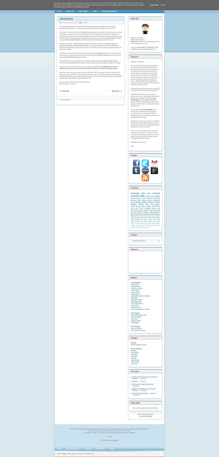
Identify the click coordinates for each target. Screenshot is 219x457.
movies (148, 206)
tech (144, 198)
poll (141, 219)
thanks (133, 214)
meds (133, 206)
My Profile (142, 47)
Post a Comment (65, 100)
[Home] (59, 11)
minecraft (157, 225)
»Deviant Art (134, 352)
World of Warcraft (109, 61)
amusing (135, 193)
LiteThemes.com (89, 453)
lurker (150, 217)
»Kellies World (135, 290)
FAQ (134, 49)
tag (138, 227)
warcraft (137, 214)
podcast (148, 223)
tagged (157, 196)
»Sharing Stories (136, 321)
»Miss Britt (134, 298)
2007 (155, 223)
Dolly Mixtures (76, 40)
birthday (144, 202)
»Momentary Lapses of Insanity (140, 296)
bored (132, 223)
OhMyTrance (108, 67)
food (141, 214)
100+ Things (145, 49)
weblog (98, 55)
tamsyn (138, 206)
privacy (149, 216)
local (134, 212)
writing (147, 227)
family (144, 200)
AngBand (101, 53)
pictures (150, 200)
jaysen (157, 204)
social (151, 210)
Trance (89, 67)
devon (136, 223)
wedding (146, 214)
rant (143, 193)
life (132, 212)
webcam (157, 216)
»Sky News (134, 356)
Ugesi (73, 453)
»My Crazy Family (136, 300)
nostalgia (137, 219)
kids (154, 198)
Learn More (154, 5)
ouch (152, 196)
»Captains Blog (135, 286)
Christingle (83, 32)
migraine (146, 210)
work (154, 210)
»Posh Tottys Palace (137, 303)
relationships (156, 206)
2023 (158, 223)
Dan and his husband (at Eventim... (143, 384)
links (152, 204)
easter (146, 217)
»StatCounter (135, 360)
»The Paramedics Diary (138, 330)
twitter (150, 221)
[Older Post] (64, 91)
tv (149, 212)
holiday (141, 204)
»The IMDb (134, 354)
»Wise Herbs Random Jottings (140, 309)
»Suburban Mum (136, 307)
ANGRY (158, 221)
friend (139, 223)
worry (143, 227)
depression (134, 217)
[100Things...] (83, 11)
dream (154, 217)
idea (132, 216)
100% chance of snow (81, 45)
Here (110, 68)
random (149, 198)
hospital (143, 223)
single (153, 208)
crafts (158, 219)
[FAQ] (95, 11)
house (141, 208)
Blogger (149, 416)
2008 (153, 221)
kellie (142, 196)
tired (139, 200)
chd (150, 214)
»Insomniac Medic (136, 328)
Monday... (135, 381)
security (150, 219)
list (159, 212)
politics (146, 221)
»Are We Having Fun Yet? (139, 315)
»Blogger (133, 350)
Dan (83, 22)
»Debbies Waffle (136, 317)
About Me (152, 47)
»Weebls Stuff (135, 362)
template (157, 200)
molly (135, 216)
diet (153, 214)
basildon (133, 225)
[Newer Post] (117, 91)
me (148, 193)
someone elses (71, 57)
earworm (133, 221)
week (158, 210)
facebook (146, 225)
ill (141, 198)
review (146, 212)
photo (148, 196)
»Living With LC (136, 292)
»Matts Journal (135, 294)
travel (140, 227)
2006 (152, 223)
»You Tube (134, 364)
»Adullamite (134, 284)
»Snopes (133, 358)
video (147, 204)
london (138, 221)
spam (138, 212)
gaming (140, 210)
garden (152, 225)
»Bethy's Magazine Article (139, 345)
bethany (134, 200)
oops (143, 206)
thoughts (157, 214)
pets (137, 208)
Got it (163, 5)
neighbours (134, 227)
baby (139, 216)
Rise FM (65, 76)
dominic (144, 216)
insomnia (156, 202)
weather (80, 44)
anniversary (140, 217)
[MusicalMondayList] (109, 11)
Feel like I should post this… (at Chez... (144, 393)
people (155, 212)
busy (138, 198)
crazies (150, 202)
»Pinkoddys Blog (136, 302)
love (142, 221)
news (132, 202)
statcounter (134, 210)
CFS (142, 212)
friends (133, 198)
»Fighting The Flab (136, 288)
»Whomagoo (135, 322)
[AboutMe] (70, 11)
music (132, 208)
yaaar (153, 216)
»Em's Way (134, 319)
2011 (154, 219)
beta (151, 212)
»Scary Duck (135, 305)
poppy (145, 219)
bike (137, 225)
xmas (158, 208)
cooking (141, 225)
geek (158, 198)
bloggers (134, 204)
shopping (147, 208)
